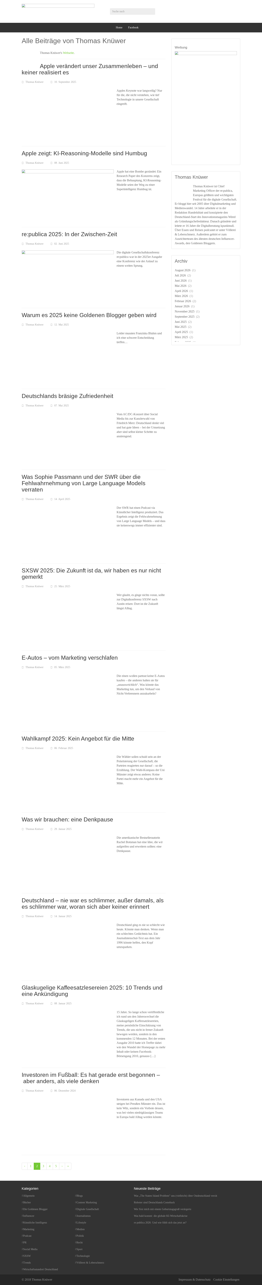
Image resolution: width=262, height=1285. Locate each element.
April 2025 (181, 332)
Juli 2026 (180, 275)
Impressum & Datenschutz (195, 1279)
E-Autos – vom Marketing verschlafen (70, 657)
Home (119, 27)
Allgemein (29, 1195)
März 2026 (181, 296)
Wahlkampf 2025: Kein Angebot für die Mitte (78, 738)
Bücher (27, 1202)
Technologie (83, 1256)
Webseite (68, 52)
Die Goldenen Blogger (35, 1209)
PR (24, 1242)
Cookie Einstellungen (226, 1279)
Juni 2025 (181, 321)
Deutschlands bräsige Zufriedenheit (67, 396)
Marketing (28, 1229)
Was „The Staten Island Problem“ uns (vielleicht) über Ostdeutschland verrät (175, 1195)
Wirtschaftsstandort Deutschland (40, 1269)
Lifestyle (81, 1222)
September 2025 (184, 316)
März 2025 (181, 337)
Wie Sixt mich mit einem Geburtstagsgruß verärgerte (162, 1209)
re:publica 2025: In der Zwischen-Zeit (69, 234)
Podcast (27, 1236)
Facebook (133, 27)
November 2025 (184, 311)
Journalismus (84, 1215)
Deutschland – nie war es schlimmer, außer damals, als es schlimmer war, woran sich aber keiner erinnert (93, 903)
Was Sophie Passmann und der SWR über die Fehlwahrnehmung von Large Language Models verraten (83, 483)
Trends (27, 1262)
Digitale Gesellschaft (88, 1209)
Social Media (30, 1249)
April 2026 (181, 291)
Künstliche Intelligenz (35, 1222)
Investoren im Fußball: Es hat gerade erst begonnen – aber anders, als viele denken (91, 1078)
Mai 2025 (180, 326)
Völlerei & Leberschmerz (90, 1262)
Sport (79, 1249)
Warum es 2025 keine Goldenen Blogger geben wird (89, 315)
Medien (81, 1229)
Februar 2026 (183, 301)
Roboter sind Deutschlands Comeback (154, 1202)
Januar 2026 (182, 306)
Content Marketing (87, 1202)
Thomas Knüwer (35, 82)
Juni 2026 (181, 280)
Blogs (80, 1195)
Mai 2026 (180, 285)
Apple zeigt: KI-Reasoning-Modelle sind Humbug (84, 153)
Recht (80, 1242)
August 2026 (182, 270)
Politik (80, 1236)
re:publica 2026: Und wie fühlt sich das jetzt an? (160, 1222)
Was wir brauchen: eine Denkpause (67, 819)
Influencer (28, 1215)
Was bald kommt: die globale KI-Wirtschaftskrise (160, 1215)
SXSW (27, 1256)
